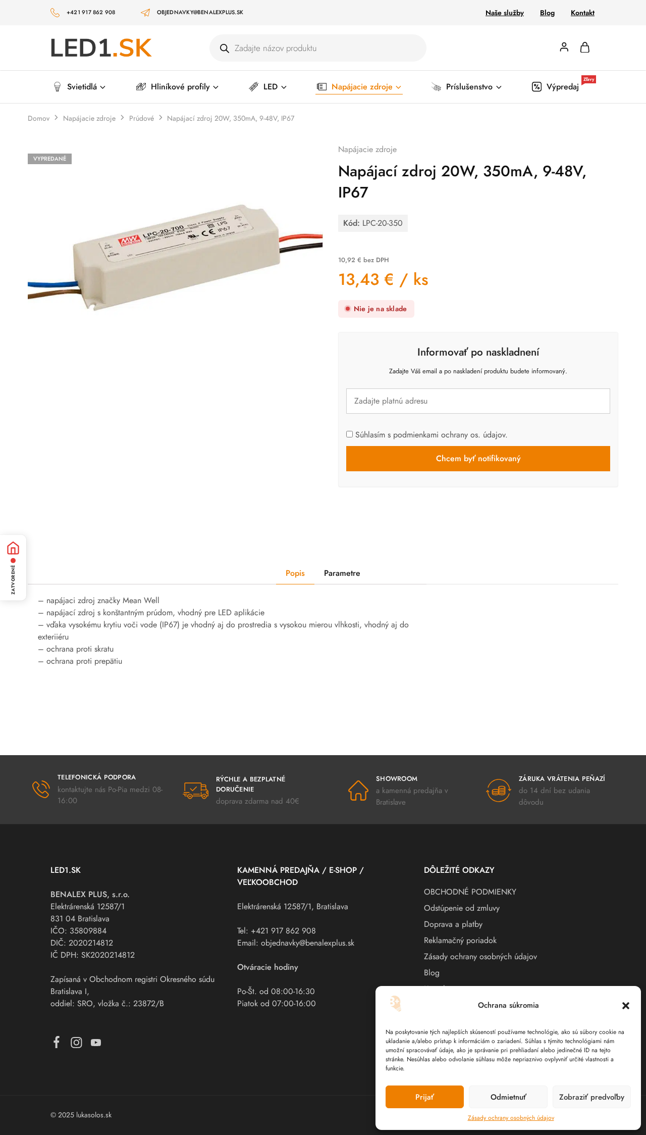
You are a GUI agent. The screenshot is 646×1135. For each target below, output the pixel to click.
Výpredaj (570, 86)
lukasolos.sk (94, 1115)
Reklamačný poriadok (460, 940)
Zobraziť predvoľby (591, 1097)
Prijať (424, 1097)
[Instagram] (76, 1045)
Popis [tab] (295, 573)
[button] (626, 1006)
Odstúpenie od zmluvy (462, 908)
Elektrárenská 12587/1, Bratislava (292, 906)
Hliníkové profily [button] (180, 86)
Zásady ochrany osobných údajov (511, 1117)
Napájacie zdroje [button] (362, 86)
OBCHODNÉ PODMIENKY (470, 892)
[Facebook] (57, 1044)
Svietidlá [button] (82, 86)
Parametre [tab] (342, 573)
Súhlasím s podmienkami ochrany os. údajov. (430, 434)
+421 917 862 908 (91, 12)
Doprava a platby (453, 924)
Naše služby (505, 12)
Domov (38, 118)
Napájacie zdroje (89, 118)
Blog (547, 12)
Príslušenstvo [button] (469, 86)
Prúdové (141, 118)
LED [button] (270, 86)
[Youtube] (96, 1045)
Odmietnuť (508, 1097)
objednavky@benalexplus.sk (200, 12)
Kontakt (583, 12)
